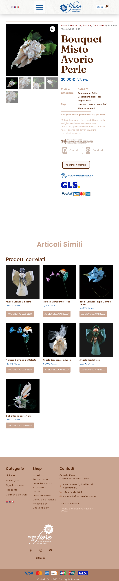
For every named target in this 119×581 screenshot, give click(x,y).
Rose (88, 100)
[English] (12, 7)
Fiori (93, 96)
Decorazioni (99, 25)
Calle (94, 93)
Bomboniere (84, 93)
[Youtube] (50, 550)
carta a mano (95, 104)
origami (91, 108)
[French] (15, 7)
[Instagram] (40, 550)
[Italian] (18, 7)
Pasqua (87, 25)
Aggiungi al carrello (76, 164)
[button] (39, 7)
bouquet (82, 104)
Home (64, 25)
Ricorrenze (75, 25)
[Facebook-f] (30, 550)
